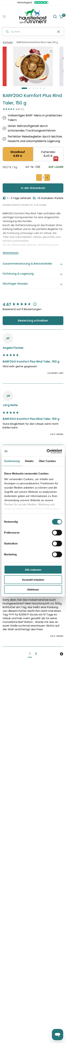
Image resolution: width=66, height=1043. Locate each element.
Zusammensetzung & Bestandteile (27, 264)
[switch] (57, 532)
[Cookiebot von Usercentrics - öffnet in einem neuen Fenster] (47, 451)
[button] (30, 654)
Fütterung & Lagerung (18, 274)
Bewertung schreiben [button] (33, 321)
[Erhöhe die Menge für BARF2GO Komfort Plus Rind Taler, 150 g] (47, 177)
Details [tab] (29, 461)
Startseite (8, 42)
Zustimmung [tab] (12, 461)
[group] (33, 304)
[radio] (18, 154)
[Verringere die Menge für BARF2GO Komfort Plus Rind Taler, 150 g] (39, 177)
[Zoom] (51, 51)
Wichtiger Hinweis (15, 284)
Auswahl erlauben (33, 579)
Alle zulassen (33, 569)
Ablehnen (33, 589)
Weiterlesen (11, 253)
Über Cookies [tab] (47, 461)
